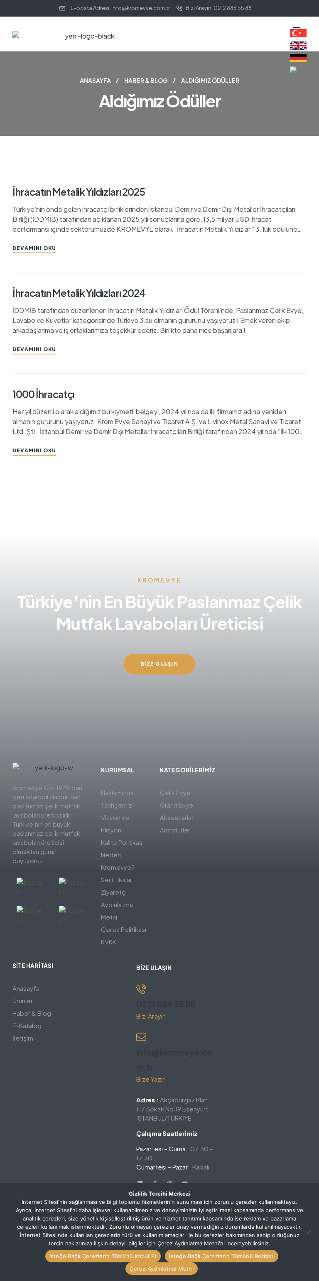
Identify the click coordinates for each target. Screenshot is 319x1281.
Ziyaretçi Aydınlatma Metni (117, 904)
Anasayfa (95, 80)
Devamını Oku (34, 248)
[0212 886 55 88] (141, 989)
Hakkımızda (117, 792)
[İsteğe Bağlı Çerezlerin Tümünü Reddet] (308, 1232)
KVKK (108, 942)
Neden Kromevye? (118, 861)
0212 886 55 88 (165, 1004)
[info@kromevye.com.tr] (141, 1037)
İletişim (22, 1038)
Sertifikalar (116, 879)
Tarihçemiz (116, 805)
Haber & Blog (146, 80)
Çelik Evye (175, 792)
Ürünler (22, 1000)
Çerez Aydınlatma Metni (162, 1268)
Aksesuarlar (177, 817)
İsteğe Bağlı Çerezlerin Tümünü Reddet (221, 1256)
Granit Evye (176, 805)
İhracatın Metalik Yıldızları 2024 (78, 292)
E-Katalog (27, 1025)
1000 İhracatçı (43, 394)
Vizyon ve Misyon (115, 823)
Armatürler (175, 830)
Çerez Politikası (123, 929)
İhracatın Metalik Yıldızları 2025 (78, 191)
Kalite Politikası (122, 842)
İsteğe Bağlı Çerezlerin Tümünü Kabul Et (103, 1256)
